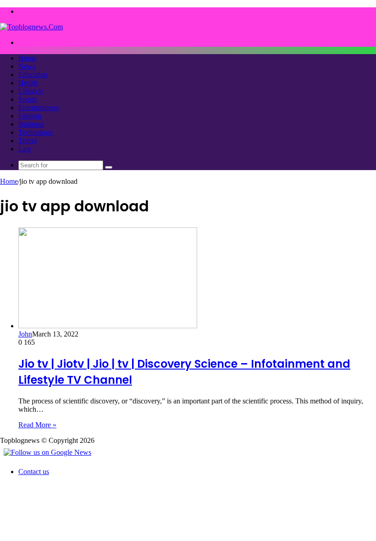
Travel (27, 140)
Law (25, 149)
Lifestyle (31, 91)
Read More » (37, 425)
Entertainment (38, 107)
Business (31, 124)
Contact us (33, 471)
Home (27, 58)
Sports (27, 99)
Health (28, 83)
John (25, 334)
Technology (35, 132)
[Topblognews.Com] (31, 27)
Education (33, 74)
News (26, 66)
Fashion (29, 116)
